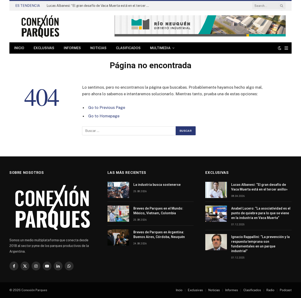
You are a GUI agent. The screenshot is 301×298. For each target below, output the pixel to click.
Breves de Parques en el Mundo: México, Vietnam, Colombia (158, 211)
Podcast (286, 290)
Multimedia (160, 48)
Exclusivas (44, 48)
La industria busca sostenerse (157, 185)
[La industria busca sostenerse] (118, 190)
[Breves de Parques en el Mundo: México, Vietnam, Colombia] (118, 214)
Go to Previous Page (106, 107)
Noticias (98, 48)
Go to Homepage (103, 116)
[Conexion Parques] (40, 26)
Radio (270, 290)
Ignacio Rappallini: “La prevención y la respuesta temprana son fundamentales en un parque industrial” (260, 244)
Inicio (19, 48)
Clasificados (128, 48)
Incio (179, 290)
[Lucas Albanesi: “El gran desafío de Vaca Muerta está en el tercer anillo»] (216, 190)
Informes (72, 48)
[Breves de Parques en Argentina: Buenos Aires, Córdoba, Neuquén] (118, 237)
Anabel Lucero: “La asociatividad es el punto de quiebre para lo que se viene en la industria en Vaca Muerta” (260, 213)
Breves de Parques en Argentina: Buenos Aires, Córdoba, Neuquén (159, 234)
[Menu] (286, 48)
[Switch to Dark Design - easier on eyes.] (279, 48)
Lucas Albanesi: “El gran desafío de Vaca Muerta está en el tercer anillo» (99, 6)
